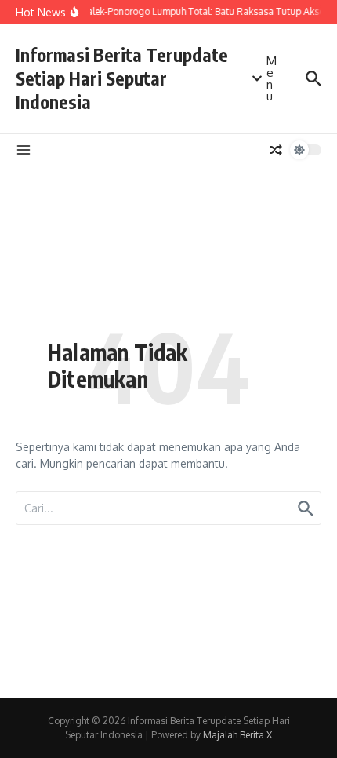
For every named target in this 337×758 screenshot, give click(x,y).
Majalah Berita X (237, 735)
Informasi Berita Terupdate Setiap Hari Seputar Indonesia (122, 78)
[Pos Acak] (276, 150)
